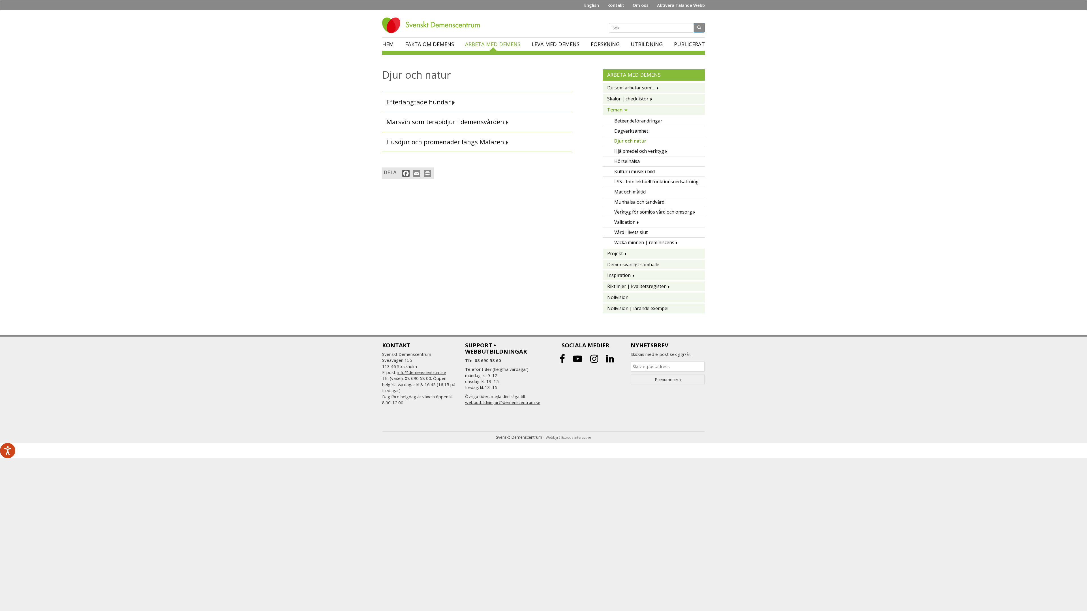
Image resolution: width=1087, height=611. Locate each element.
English (591, 5)
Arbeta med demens (492, 44)
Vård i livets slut (631, 232)
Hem (388, 44)
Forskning (605, 44)
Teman (614, 110)
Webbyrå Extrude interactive (568, 437)
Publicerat (689, 44)
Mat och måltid (630, 192)
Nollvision (617, 297)
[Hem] (433, 25)
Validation (624, 222)
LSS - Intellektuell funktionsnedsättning (656, 181)
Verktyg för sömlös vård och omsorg (653, 212)
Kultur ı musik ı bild (634, 171)
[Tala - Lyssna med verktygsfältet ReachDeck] (7, 450)
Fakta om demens (429, 44)
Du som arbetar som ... (631, 88)
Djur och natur (630, 141)
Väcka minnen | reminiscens (644, 242)
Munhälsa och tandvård (639, 202)
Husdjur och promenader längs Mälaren (446, 141)
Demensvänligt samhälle (633, 264)
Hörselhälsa (627, 161)
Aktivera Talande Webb (681, 5)
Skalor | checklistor (628, 99)
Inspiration (619, 275)
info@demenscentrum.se (421, 372)
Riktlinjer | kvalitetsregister (636, 286)
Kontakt (615, 5)
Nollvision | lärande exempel (637, 308)
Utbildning (647, 44)
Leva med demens (555, 44)
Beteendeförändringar (638, 121)
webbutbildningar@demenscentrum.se (502, 402)
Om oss (641, 5)
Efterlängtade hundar (419, 102)
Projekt (615, 253)
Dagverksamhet (631, 131)
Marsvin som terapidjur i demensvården (446, 121)
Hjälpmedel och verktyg (639, 151)
